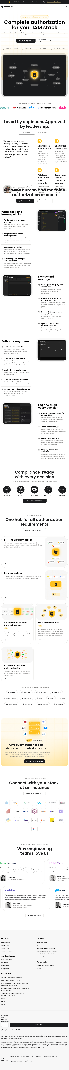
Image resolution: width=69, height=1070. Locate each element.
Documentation (6, 959)
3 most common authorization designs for (15, 989)
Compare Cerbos (42, 956)
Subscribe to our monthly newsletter (5, 1019)
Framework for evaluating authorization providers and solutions (14, 984)
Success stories (42, 942)
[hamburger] (67, 6)
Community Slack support (45, 965)
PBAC (3, 1004)
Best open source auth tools (10, 980)
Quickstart (4, 962)
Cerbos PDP (5, 945)
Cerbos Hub (5, 948)
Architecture (5, 942)
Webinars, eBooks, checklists (46, 948)
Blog (38, 945)
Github (39, 968)
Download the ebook (54, 2)
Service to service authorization (11, 977)
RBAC (3, 998)
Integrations (5, 968)
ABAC (3, 1001)
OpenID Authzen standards (45, 953)
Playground (5, 965)
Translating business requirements (12, 994)
